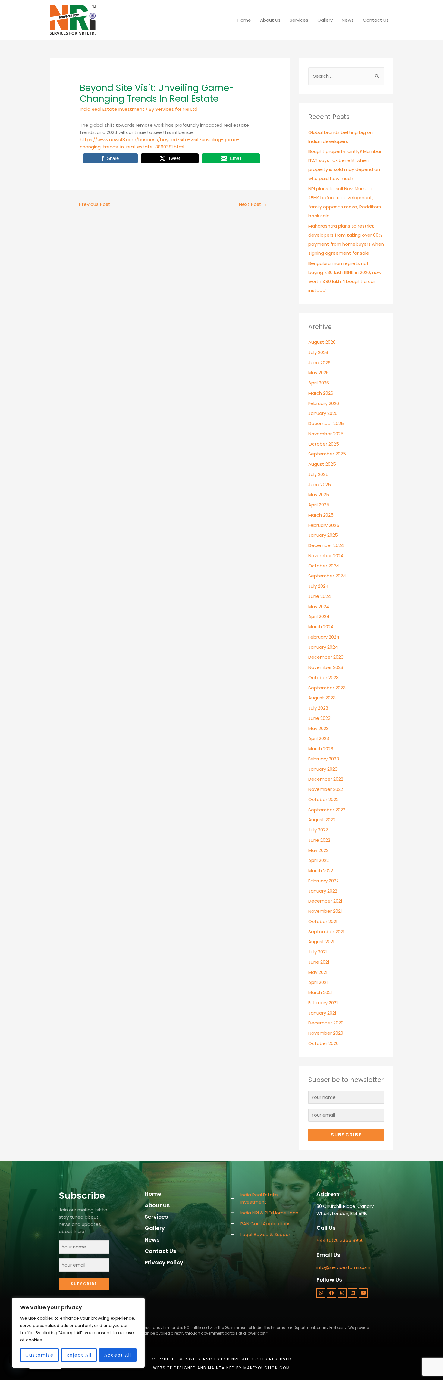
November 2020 (325, 1033)
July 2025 (318, 474)
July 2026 (318, 352)
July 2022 (318, 830)
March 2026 (320, 393)
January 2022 (322, 891)
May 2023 (318, 728)
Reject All (79, 1355)
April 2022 (318, 860)
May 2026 (318, 372)
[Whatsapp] (320, 1293)
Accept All (117, 1355)
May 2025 (318, 494)
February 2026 (323, 403)
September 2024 (327, 576)
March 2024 (321, 626)
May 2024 (318, 606)
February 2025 (323, 525)
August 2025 (322, 464)
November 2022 (325, 789)
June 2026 (319, 362)
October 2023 (323, 677)
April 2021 (318, 982)
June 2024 (319, 596)
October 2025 (323, 444)
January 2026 (323, 413)
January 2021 (322, 1013)
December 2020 (326, 1023)
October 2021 (323, 921)
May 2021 (318, 972)
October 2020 (323, 1043)
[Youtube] (363, 1293)
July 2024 (318, 586)
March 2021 (320, 992)
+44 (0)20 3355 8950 (340, 1240)
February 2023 (323, 759)
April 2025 (318, 505)
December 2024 (326, 545)
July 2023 (318, 708)
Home (244, 20)
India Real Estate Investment (112, 109)
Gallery (325, 20)
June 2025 (319, 484)
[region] (78, 1333)
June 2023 (319, 718)
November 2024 (326, 555)
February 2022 (323, 881)
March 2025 (321, 515)
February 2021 (323, 1002)
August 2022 (321, 819)
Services (299, 20)
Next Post (253, 204)
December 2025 (326, 423)
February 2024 (323, 637)
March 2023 (320, 748)
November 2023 (325, 667)
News (348, 20)
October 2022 (323, 799)
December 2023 (326, 657)
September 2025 (327, 454)
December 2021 (325, 901)
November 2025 (326, 433)
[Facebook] (331, 1293)
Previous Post (91, 204)
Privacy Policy (164, 1262)
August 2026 (322, 342)
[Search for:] (346, 76)
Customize (39, 1355)
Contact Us (376, 20)
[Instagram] (342, 1293)
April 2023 (318, 738)
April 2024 (318, 616)
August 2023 (322, 698)
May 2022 (318, 850)
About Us (270, 20)
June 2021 (318, 962)
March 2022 (320, 870)
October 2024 (323, 566)
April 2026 (318, 383)
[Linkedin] (352, 1293)
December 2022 (325, 779)
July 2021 (317, 952)
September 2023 (327, 688)
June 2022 (319, 840)
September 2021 (326, 931)
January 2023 (323, 769)
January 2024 (323, 647)
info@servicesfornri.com (343, 1267)
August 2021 (321, 941)
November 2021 (325, 911)
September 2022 (326, 810)
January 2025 (323, 535)
